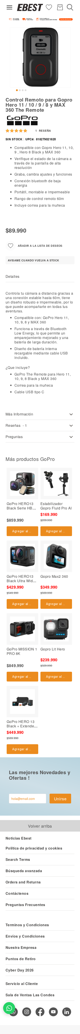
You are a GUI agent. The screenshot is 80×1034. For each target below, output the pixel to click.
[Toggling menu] (9, 7)
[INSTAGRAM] (26, 1011)
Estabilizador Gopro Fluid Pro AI (56, 506)
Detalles (13, 276)
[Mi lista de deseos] (48, 7)
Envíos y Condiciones (25, 936)
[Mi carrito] (60, 7)
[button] (17, 90)
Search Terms (18, 859)
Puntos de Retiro (21, 958)
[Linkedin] (66, 1011)
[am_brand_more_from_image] (22, 483)
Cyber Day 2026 (20, 970)
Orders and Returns (23, 882)
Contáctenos (17, 893)
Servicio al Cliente (22, 983)
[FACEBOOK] (40, 1011)
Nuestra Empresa (21, 947)
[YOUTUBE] (53, 1011)
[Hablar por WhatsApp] (9, 1008)
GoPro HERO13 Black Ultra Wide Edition (21, 581)
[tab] (40, 276)
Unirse (60, 798)
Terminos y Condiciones (27, 924)
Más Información (19, 414)
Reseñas (16, 425)
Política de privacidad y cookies (34, 848)
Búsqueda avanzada (24, 870)
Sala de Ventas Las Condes (30, 994)
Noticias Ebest (19, 838)
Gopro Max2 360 (54, 576)
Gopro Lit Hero (52, 649)
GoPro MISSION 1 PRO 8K (22, 651)
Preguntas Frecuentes (25, 904)
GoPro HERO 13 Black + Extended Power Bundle (21, 726)
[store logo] (30, 7)
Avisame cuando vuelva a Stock (33, 260)
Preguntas (14, 436)
